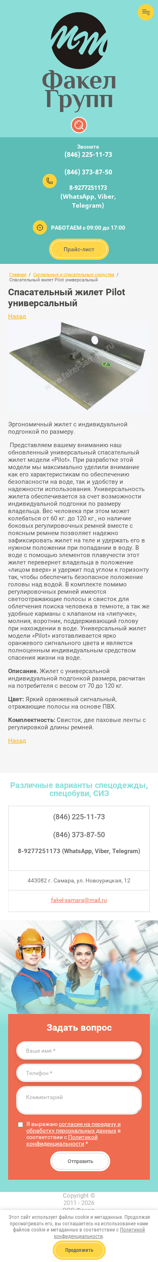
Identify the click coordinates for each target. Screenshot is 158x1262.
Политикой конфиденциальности (62, 1140)
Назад (17, 316)
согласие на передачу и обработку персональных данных (73, 1127)
